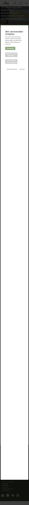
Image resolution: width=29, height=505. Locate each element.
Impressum (22, 69)
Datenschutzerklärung (12, 69)
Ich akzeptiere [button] (10, 48)
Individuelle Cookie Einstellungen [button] (11, 54)
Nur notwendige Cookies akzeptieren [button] (11, 61)
